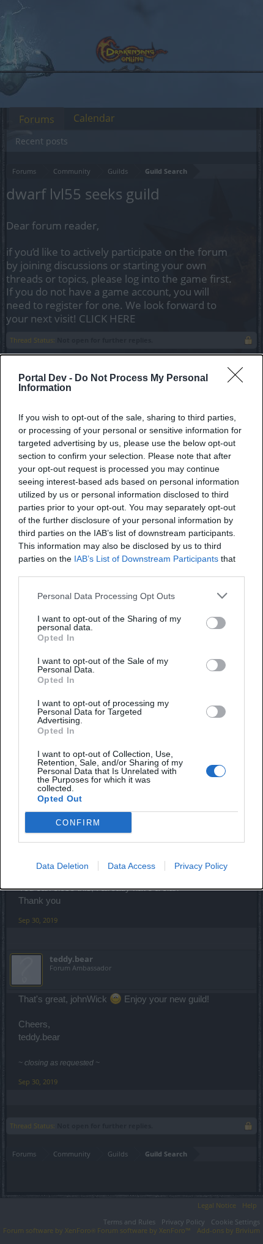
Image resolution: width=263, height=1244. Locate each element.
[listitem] (131, 595)
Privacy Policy (201, 866)
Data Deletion (62, 866)
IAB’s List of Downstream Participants (146, 559)
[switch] (216, 623)
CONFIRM (78, 822)
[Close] (239, 378)
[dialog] (131, 622)
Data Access (131, 866)
